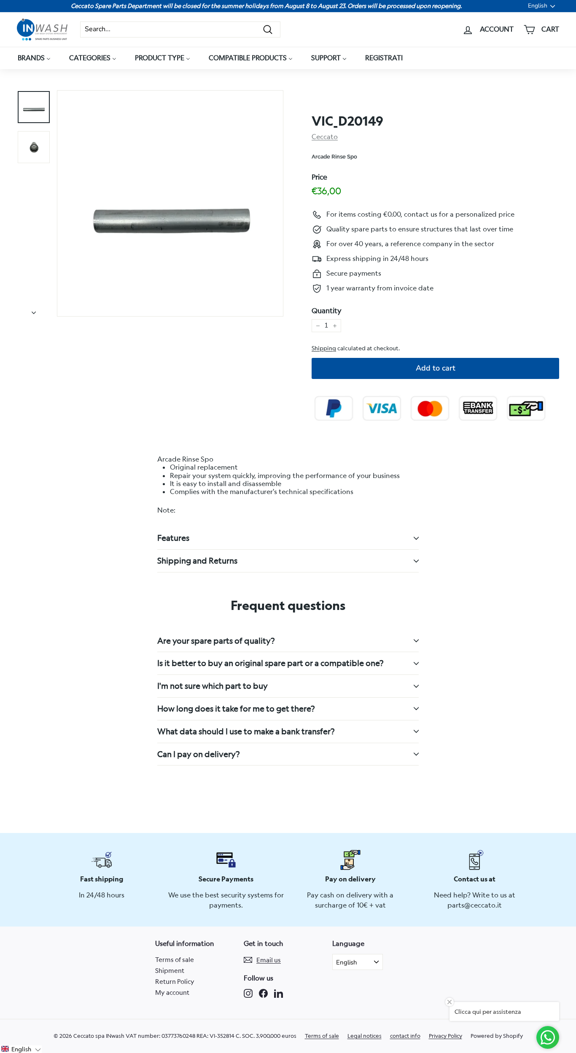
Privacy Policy (445, 1035)
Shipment (169, 970)
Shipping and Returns (197, 560)
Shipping (324, 348)
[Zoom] (170, 203)
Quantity (327, 310)
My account (172, 992)
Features (173, 538)
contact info (405, 1035)
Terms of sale (174, 959)
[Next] (34, 310)
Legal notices (364, 1035)
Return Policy (174, 981)
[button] (21, 1049)
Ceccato (325, 136)
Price (319, 177)
